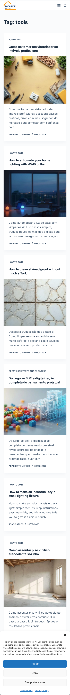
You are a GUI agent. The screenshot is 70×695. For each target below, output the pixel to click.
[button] (65, 635)
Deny (35, 673)
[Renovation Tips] (10, 5)
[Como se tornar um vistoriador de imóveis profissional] (35, 80)
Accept (35, 663)
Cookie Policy (26, 690)
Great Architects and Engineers (27, 371)
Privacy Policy (42, 690)
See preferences (35, 682)
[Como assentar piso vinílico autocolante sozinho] (35, 583)
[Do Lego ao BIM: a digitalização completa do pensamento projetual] (35, 411)
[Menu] (58, 5)
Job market (15, 39)
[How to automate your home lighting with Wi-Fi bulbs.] (35, 193)
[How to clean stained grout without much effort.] (35, 302)
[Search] (65, 5)
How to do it (16, 153)
